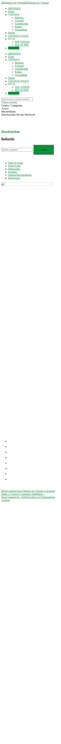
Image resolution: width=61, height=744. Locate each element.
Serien (11, 32)
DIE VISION (22, 41)
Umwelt (19, 20)
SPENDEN (14, 8)
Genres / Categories (11, 105)
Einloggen (13, 48)
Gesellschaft (21, 23)
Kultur (18, 26)
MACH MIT (22, 45)
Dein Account (15, 162)
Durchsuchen (10, 131)
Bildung (19, 17)
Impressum (14, 178)
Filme (11, 11)
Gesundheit (21, 29)
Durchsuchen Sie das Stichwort (18, 114)
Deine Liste (14, 165)
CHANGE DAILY (18, 35)
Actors (4, 108)
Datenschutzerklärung (20, 175)
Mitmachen (14, 168)
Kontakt (12, 172)
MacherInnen (8, 111)
